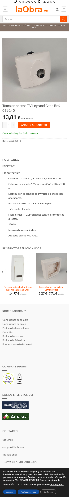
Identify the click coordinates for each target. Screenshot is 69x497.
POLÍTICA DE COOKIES (26, 480)
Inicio (5, 25)
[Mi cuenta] (57, 9)
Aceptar (9, 492)
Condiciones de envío (14, 323)
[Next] (66, 278)
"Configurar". (57, 484)
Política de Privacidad (14, 340)
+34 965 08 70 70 (27, 1)
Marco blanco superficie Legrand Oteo (51, 288)
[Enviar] (63, 19)
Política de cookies (12, 336)
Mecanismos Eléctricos (22, 25)
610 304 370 (49, 1)
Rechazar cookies (28, 492)
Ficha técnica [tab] (10, 160)
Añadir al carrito (34, 124)
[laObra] (32, 9)
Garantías (7, 331)
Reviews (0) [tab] (8, 166)
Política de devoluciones (15, 327)
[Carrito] (63, 9)
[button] (5, 9)
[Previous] (2, 278)
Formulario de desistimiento (17, 344)
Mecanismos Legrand (46, 25)
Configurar (48, 492)
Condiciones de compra (15, 319)
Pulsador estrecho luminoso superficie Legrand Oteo (18, 288)
